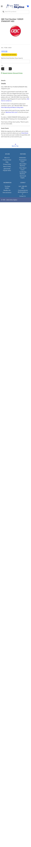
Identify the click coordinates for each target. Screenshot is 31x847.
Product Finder (7, 160)
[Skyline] (15, 6)
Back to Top (15, 146)
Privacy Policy (7, 164)
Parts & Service (7, 192)
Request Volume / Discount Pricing (12, 73)
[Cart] (27, 6)
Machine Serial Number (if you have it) (12, 58)
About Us (7, 158)
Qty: (2, 65)
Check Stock (24, 133)
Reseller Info (7, 190)
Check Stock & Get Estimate (9, 54)
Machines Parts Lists (11, 112)
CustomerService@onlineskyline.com (23, 192)
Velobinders (22, 158)
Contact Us (22, 196)
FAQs (7, 162)
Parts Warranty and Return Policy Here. (12, 107)
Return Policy (7, 166)
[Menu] (1, 6)
